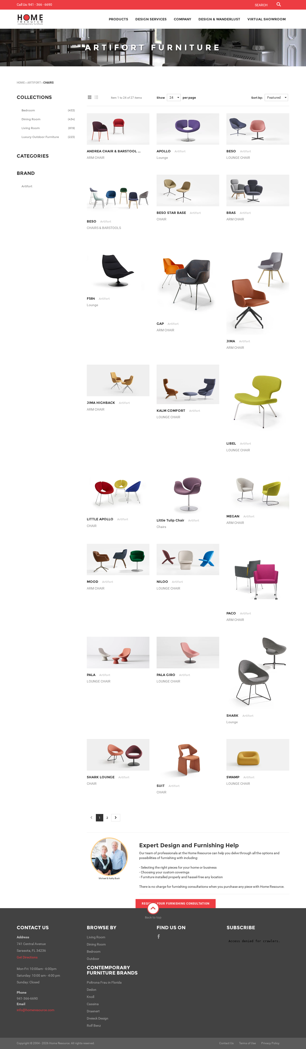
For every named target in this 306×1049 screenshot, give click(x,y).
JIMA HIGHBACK (108, 403)
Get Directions (27, 957)
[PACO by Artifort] (257, 575)
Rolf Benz (94, 1025)
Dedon (91, 990)
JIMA (238, 341)
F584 (98, 298)
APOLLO (171, 151)
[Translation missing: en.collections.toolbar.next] (115, 817)
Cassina (93, 1004)
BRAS (238, 213)
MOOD (100, 581)
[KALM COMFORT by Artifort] (188, 384)
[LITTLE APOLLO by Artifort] (118, 490)
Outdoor (93, 959)
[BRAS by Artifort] (257, 190)
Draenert (93, 1011)
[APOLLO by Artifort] (188, 129)
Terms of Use (247, 1043)
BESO (238, 151)
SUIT (168, 786)
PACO (238, 613)
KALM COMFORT (178, 410)
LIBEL (238, 443)
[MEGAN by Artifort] (257, 488)
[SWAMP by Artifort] (257, 755)
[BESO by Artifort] (257, 129)
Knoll (90, 997)
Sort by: (257, 97)
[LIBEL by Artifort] (257, 401)
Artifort (34, 82)
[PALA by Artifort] (118, 652)
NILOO (170, 581)
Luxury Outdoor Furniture (48, 137)
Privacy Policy (270, 1043)
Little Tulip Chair (178, 520)
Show (161, 97)
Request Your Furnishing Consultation (175, 903)
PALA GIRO (173, 675)
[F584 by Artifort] (118, 268)
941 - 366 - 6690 (40, 4)
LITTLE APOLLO (107, 519)
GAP (168, 323)
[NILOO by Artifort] (188, 559)
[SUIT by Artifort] (188, 759)
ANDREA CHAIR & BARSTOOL (119, 151)
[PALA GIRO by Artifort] (188, 652)
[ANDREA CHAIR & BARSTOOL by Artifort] (118, 129)
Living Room (48, 128)
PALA (98, 675)
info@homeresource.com (35, 1010)
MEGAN (240, 516)
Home (21, 82)
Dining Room (48, 119)
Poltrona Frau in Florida (104, 982)
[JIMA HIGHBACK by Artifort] (118, 380)
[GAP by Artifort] (188, 281)
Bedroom (48, 110)
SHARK (239, 715)
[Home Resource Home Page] (30, 19)
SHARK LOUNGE (108, 777)
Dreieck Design (97, 1018)
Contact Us (33, 927)
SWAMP (240, 777)
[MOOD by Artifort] (118, 559)
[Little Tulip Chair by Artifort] (188, 490)
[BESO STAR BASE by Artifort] (188, 190)
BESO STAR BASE (179, 213)
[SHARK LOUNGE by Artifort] (118, 755)
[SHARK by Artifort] (257, 673)
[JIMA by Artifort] (257, 290)
